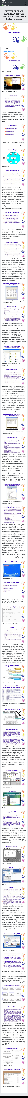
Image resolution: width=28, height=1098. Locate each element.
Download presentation (8, 51)
